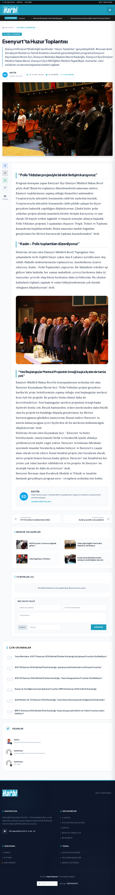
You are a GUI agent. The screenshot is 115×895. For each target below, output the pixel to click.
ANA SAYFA (9, 27)
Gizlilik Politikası (71, 852)
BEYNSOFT (72, 883)
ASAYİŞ (65, 828)
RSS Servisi (9, 863)
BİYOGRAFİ (67, 838)
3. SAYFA (66, 818)
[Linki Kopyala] (5, 187)
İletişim (28, 2)
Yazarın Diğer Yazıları (40, 501)
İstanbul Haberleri (26, 27)
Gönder (98, 627)
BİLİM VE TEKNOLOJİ (71, 833)
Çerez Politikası (70, 863)
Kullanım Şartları (71, 858)
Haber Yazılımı (48, 883)
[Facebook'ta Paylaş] (5, 166)
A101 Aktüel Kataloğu (73, 823)
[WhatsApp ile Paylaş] (5, 180)
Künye (20, 2)
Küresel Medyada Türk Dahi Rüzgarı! (40, 18)
